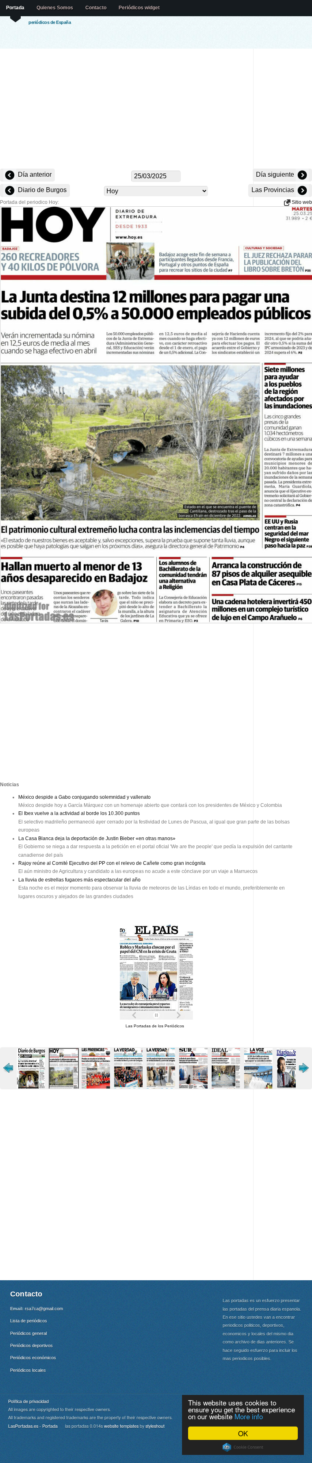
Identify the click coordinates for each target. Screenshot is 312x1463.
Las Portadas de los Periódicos (155, 1026)
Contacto (95, 8)
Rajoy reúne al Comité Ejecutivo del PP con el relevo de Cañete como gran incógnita (112, 863)
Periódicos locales (28, 1370)
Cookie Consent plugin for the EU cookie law (243, 1447)
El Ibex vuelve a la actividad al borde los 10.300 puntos (79, 813)
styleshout (155, 1426)
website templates (121, 1426)
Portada (15, 8)
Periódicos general (28, 1333)
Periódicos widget (139, 8)
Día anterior (34, 174)
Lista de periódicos (28, 1320)
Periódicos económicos (33, 1357)
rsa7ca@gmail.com (44, 1308)
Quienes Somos (55, 8)
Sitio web (301, 202)
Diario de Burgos (41, 189)
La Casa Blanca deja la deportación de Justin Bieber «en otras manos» (97, 838)
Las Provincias (273, 189)
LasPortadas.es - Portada (33, 1426)
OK (243, 1433)
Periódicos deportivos (31, 1345)
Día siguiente (276, 174)
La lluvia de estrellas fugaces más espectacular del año (79, 880)
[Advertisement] (156, 109)
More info (248, 1416)
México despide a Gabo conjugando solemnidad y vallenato (84, 797)
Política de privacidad (28, 1401)
